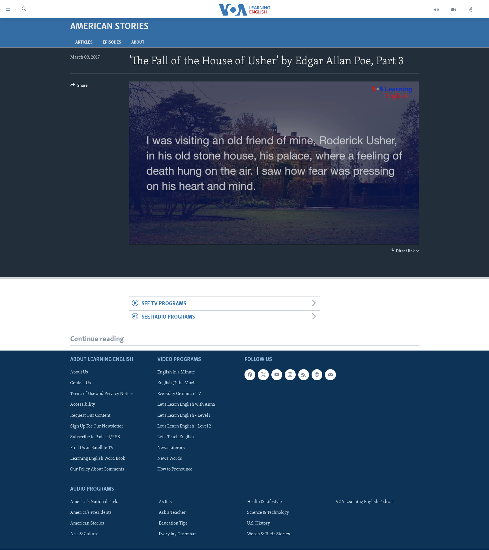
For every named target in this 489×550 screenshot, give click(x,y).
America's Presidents (90, 512)
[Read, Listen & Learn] (471, 9)
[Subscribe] (330, 374)
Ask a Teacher (172, 512)
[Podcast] (317, 374)
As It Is (165, 502)
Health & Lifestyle (264, 502)
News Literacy (171, 448)
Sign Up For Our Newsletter (96, 426)
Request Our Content (90, 415)
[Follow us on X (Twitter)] (263, 374)
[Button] (78, 86)
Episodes (112, 42)
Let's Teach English (175, 437)
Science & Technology (268, 512)
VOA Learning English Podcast (365, 502)
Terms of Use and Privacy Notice (101, 394)
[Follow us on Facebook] (249, 374)
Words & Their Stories (268, 534)
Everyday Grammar (177, 534)
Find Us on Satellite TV (92, 448)
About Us (79, 372)
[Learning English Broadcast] (436, 9)
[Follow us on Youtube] (276, 374)
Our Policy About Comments (97, 469)
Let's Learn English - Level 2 (184, 426)
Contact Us (80, 383)
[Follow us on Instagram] (290, 374)
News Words (169, 458)
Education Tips (173, 523)
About (137, 42)
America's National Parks (94, 502)
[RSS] (303, 374)
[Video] (453, 9)
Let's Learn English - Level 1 (184, 415)
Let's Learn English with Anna (186, 405)
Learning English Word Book (97, 458)
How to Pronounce (174, 469)
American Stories (87, 523)
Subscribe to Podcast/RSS (95, 437)
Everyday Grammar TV (179, 394)
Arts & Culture (84, 534)
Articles (84, 42)
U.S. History (258, 523)
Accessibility (82, 405)
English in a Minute (176, 372)
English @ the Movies (178, 383)
